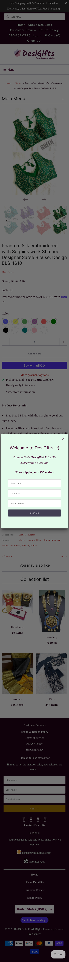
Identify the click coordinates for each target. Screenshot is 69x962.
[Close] (63, 438)
